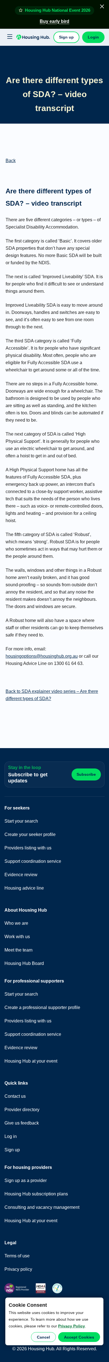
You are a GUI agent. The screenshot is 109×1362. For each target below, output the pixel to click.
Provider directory (21, 1109)
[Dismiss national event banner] (102, 6)
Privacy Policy (71, 1326)
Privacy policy (18, 1269)
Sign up (66, 37)
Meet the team (18, 950)
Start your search (21, 821)
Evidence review (20, 874)
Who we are (16, 923)
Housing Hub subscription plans (36, 1194)
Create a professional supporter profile (42, 1007)
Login (93, 37)
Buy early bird (54, 21)
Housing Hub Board (24, 963)
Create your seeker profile (30, 834)
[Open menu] (8, 37)
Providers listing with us (27, 847)
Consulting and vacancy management (41, 1207)
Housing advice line (24, 888)
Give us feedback (21, 1123)
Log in (10, 1136)
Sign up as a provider (25, 1180)
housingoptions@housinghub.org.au (42, 656)
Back (11, 160)
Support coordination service (32, 861)
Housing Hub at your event (30, 1061)
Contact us (15, 1096)
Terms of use (17, 1255)
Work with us (17, 936)
